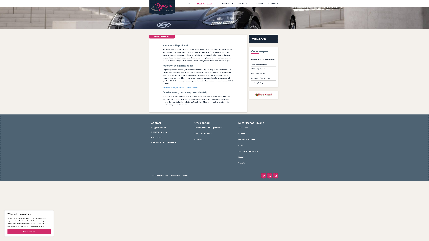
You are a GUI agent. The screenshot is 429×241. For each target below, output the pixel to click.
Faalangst (198, 139)
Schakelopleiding (257, 83)
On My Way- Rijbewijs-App (260, 78)
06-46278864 (158, 138)
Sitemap (184, 175)
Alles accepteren (29, 232)
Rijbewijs (226, 3)
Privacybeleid (175, 175)
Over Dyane (258, 3)
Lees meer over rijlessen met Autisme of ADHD (180, 87)
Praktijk (241, 163)
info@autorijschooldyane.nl (164, 142)
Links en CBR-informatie (248, 151)
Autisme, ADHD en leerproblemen (263, 59)
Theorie (241, 157)
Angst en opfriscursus (259, 64)
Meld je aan (259, 38)
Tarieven (242, 3)
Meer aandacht (205, 4)
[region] (29, 223)
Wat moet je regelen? (258, 69)
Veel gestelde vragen (258, 73)
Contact (273, 3)
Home (190, 3)
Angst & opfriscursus (203, 133)
